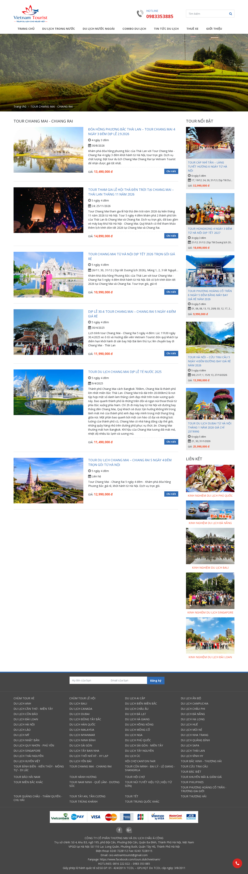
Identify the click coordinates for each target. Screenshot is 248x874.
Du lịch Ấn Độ (191, 698)
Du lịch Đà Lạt (135, 714)
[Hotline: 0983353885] (237, 863)
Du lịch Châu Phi (193, 709)
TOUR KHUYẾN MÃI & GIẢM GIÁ (201, 777)
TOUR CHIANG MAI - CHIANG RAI (90, 766)
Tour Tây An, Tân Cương (87, 796)
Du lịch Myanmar (82, 735)
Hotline (152, 11)
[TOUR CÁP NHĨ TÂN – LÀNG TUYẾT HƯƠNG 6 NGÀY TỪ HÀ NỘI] (210, 143)
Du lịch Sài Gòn (80, 745)
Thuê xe (192, 28)
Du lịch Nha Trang (194, 735)
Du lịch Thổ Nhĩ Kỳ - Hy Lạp (88, 756)
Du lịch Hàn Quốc (82, 724)
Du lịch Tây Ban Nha (84, 750)
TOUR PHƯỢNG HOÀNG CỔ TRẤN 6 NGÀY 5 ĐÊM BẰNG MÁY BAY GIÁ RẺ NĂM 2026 (210, 295)
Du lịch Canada (80, 709)
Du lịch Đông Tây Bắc (85, 719)
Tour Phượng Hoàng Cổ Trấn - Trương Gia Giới (203, 789)
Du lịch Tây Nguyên (139, 750)
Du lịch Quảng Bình (195, 740)
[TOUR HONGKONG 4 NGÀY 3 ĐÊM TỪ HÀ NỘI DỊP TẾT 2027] (210, 209)
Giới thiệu (214, 28)
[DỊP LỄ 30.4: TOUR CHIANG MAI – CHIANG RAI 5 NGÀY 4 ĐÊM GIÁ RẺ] (48, 335)
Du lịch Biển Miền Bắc (141, 703)
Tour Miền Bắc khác (28, 782)
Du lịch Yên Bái (80, 761)
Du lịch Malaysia (81, 730)
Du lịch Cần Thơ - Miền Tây (33, 709)
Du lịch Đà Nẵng (193, 714)
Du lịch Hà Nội (24, 724)
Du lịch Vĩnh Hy (192, 756)
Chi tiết (171, 171)
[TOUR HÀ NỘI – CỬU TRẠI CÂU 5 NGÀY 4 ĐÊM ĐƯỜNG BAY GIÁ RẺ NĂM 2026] (210, 337)
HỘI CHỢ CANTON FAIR (140, 761)
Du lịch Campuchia (194, 703)
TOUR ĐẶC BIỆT (191, 771)
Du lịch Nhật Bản (26, 740)
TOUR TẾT (131, 796)
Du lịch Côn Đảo (26, 714)
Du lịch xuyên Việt (27, 761)
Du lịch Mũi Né (191, 730)
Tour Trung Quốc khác (142, 801)
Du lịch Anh (22, 703)
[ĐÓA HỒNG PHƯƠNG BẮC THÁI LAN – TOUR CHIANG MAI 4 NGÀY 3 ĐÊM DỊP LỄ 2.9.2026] (48, 150)
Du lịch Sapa (190, 745)
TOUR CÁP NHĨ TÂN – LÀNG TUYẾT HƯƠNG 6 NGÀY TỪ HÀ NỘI (207, 166)
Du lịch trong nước (58, 28)
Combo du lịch (134, 28)
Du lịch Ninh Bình (82, 740)
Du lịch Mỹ (21, 735)
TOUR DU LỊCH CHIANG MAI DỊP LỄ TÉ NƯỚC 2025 (125, 372)
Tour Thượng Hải (193, 796)
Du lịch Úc (132, 756)
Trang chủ (25, 28)
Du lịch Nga (133, 735)
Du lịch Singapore (27, 750)
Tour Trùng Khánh (83, 801)
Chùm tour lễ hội (82, 698)
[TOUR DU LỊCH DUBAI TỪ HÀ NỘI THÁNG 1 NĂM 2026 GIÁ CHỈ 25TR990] (210, 404)
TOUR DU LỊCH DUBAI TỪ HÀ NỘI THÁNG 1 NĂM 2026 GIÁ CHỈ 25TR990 (209, 427)
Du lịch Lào (22, 730)
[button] (230, 13)
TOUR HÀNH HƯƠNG (82, 777)
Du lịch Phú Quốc (138, 740)
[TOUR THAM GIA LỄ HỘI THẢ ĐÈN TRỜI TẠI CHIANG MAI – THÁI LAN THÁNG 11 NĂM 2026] (48, 210)
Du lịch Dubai (79, 714)
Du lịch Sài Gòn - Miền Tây (144, 745)
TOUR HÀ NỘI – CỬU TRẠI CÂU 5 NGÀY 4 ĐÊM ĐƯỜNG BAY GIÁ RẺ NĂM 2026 (209, 361)
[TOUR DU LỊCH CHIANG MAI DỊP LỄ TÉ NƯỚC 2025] (48, 392)
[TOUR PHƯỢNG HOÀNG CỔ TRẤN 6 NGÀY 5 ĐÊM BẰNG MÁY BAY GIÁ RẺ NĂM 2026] (210, 271)
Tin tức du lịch (166, 28)
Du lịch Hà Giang (137, 719)
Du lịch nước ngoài (99, 28)
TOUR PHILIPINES (192, 782)
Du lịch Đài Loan (26, 719)
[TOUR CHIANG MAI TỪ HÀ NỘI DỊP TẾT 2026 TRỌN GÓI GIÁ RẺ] (48, 277)
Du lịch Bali (78, 703)
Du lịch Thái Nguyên (28, 756)
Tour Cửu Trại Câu (194, 766)
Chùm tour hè (24, 698)
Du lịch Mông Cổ (137, 730)
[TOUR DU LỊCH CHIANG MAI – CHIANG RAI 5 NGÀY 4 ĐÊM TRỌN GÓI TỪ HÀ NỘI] (48, 480)
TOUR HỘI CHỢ (135, 777)
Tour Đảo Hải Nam (27, 777)
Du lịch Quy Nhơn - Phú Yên (34, 745)
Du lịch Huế (189, 724)
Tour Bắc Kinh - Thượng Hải (201, 761)
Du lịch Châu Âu (136, 709)
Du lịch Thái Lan (193, 750)
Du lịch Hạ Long (193, 719)
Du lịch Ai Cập (135, 698)
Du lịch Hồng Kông (139, 724)
